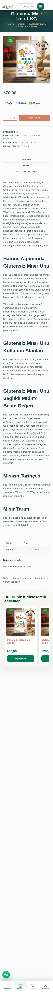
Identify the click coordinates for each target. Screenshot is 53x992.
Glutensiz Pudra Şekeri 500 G (19, 641)
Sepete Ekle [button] (20, 658)
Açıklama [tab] (26, 159)
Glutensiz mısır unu (26, 142)
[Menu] (40, 6)
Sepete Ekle (34, 117)
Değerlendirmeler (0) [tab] (26, 172)
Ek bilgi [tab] (26, 165)
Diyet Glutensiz (20, 146)
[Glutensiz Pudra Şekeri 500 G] (20, 623)
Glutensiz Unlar (27, 135)
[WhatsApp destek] (6, 974)
